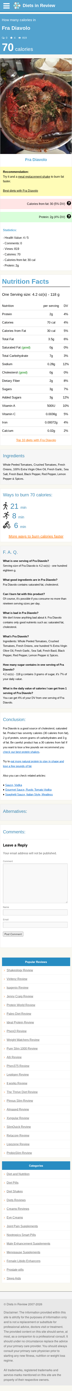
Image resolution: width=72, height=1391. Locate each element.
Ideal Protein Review (20, 1022)
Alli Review (14, 1057)
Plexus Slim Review (20, 1100)
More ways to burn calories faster (36, 536)
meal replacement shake (34, 176)
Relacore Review (18, 1135)
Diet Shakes (15, 1191)
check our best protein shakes (21, 751)
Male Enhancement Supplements (28, 1243)
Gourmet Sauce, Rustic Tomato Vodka (28, 789)
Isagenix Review (17, 987)
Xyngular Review (18, 1118)
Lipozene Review (18, 1144)
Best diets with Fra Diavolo (20, 190)
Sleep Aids (14, 1278)
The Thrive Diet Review (22, 1092)
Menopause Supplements (23, 1252)
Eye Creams (15, 1217)
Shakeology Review (20, 970)
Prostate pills (15, 1269)
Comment (8, 861)
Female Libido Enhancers (23, 1261)
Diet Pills (12, 1182)
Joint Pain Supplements (22, 1226)
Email (6, 919)
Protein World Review (21, 1005)
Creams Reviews (18, 1208)
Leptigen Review (18, 1074)
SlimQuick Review (19, 1126)
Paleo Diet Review (19, 1013)
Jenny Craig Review (20, 996)
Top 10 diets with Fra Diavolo (36, 440)
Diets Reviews (16, 1200)
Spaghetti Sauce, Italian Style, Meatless (29, 794)
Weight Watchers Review (23, 1039)
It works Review (17, 1083)
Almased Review (18, 1109)
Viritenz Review (17, 979)
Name (6, 907)
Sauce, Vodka (13, 785)
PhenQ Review (17, 1031)
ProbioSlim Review (19, 1152)
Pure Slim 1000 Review (22, 1048)
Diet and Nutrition (18, 1174)
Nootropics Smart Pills (21, 1234)
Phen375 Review (18, 1065)
